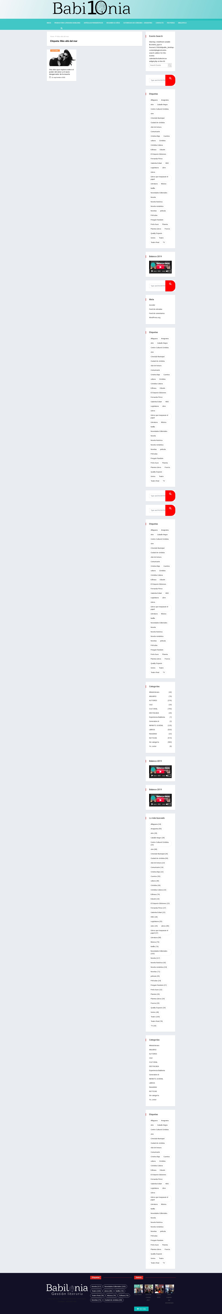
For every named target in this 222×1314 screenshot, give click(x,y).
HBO (167, 163)
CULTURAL (55, 51)
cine (152, 113)
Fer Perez (171, 23)
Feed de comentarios (157, 313)
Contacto (159, 23)
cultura (153, 141)
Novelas (154, 211)
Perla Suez (155, 224)
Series (153, 238)
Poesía (167, 229)
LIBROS (152, 730)
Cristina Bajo (155, 136)
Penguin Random (157, 220)
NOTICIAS (153, 738)
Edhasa (153, 150)
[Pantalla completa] (170, 271)
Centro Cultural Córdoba (160, 109)
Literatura (154, 184)
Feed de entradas (155, 309)
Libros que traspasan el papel (159, 178)
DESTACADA (154, 713)
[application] (160, 267)
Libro (164, 168)
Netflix (153, 188)
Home (52, 36)
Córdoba (162, 141)
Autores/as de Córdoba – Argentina (137, 23)
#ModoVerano (154, 692)
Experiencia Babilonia (157, 717)
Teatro (161, 238)
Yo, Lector (152, 746)
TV (164, 242)
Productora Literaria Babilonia (67, 23)
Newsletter (153, 734)
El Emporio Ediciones (158, 154)
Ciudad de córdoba (158, 122)
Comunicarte (155, 132)
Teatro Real (155, 242)
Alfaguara (154, 100)
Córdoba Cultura (157, 145)
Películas (154, 215)
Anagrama (165, 100)
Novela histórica (156, 202)
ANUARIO (152, 696)
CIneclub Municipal (157, 118)
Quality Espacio (156, 233)
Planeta (165, 224)
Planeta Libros (156, 229)
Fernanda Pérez (157, 159)
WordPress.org (154, 317)
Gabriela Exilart (156, 163)
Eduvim (162, 150)
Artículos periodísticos (93, 23)
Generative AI (154, 721)
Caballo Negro (162, 104)
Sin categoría (154, 742)
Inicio (49, 23)
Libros (153, 172)
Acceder (152, 305)
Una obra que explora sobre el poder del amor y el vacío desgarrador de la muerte (61, 72)
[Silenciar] (167, 271)
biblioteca (182, 23)
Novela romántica (157, 206)
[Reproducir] (152, 271)
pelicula (163, 211)
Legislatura (155, 168)
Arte (152, 104)
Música (163, 184)
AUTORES (153, 700)
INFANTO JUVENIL (156, 725)
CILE (151, 705)
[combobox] (160, 65)
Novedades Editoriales (159, 193)
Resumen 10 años (113, 23)
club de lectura (156, 127)
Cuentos (166, 136)
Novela (153, 197)
